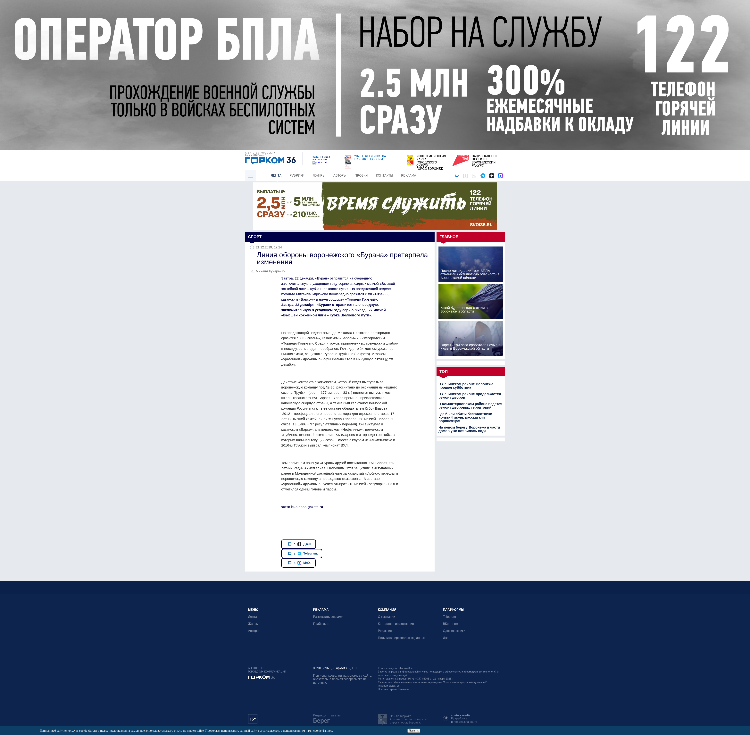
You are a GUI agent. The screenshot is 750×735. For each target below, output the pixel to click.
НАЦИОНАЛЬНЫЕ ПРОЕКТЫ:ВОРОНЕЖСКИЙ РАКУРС (485, 161)
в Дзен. (303, 544)
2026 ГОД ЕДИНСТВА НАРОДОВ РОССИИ (370, 158)
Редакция (385, 630)
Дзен (446, 637)
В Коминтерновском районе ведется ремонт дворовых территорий (470, 405)
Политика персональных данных (401, 637)
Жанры (319, 175)
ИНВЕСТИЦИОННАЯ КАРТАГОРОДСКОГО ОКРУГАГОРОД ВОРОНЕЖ (431, 162)
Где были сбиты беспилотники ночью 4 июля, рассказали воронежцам (465, 417)
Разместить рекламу (328, 616)
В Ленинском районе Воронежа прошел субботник (465, 385)
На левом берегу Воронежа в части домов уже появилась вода (469, 429)
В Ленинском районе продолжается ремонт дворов (469, 395)
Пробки (361, 175)
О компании (386, 616)
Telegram (449, 616)
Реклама (408, 175)
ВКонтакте (450, 623)
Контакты (384, 175)
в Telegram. (306, 553)
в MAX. (302, 562)
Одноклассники (454, 630)
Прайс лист (321, 623)
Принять (414, 730)
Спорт (255, 237)
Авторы (339, 175)
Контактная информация (396, 623)
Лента (276, 175)
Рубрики (297, 175)
